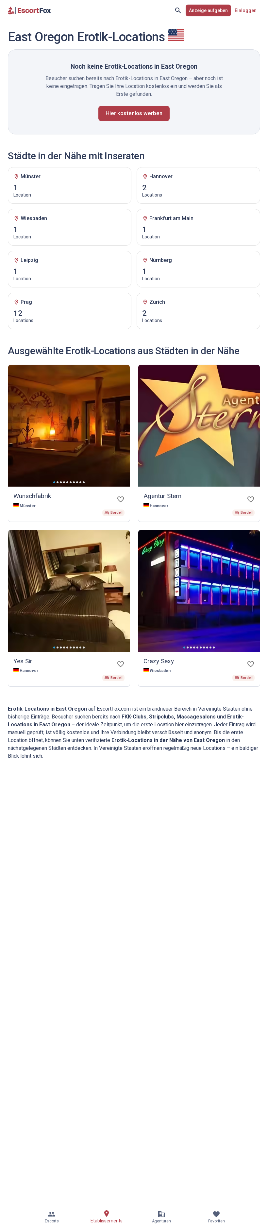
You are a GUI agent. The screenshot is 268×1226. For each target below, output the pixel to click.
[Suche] (178, 10)
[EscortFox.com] (29, 10)
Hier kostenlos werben (134, 113)
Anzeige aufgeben (208, 10)
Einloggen (246, 10)
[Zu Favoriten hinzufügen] (120, 499)
